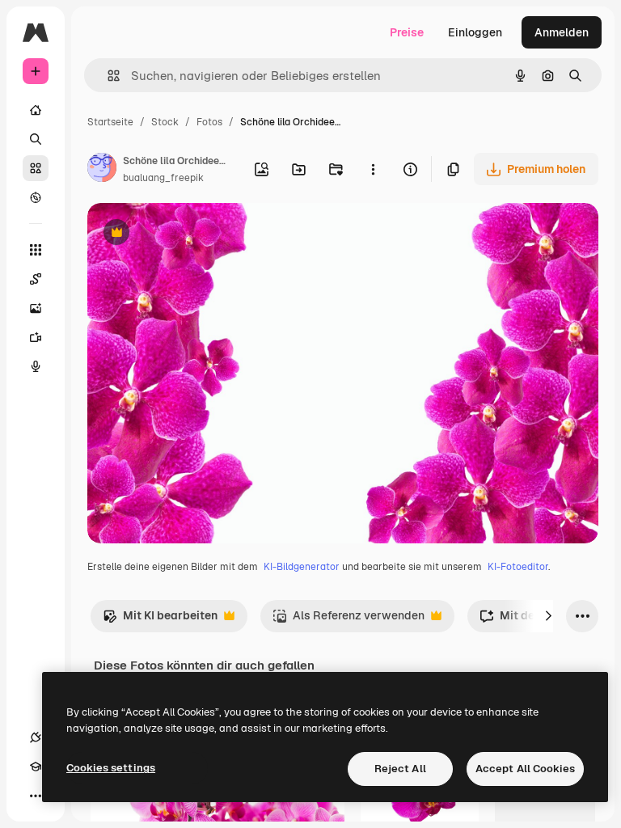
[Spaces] (36, 279)
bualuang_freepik (163, 177)
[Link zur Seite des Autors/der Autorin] (101, 170)
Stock (165, 122)
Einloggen (475, 32)
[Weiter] (548, 616)
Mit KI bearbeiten (160, 620)
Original (190, 234)
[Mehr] (36, 796)
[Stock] (36, 168)
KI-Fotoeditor (518, 566)
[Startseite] (36, 110)
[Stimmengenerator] (36, 366)
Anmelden (561, 32)
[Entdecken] (36, 197)
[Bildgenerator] (36, 308)
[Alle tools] (36, 250)
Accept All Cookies (525, 768)
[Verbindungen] (36, 737)
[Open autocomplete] (107, 76)
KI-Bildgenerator (302, 566)
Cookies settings (110, 768)
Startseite (110, 122)
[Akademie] (36, 766)
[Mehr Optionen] (373, 169)
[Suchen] (36, 139)
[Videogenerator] (36, 337)
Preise (407, 32)
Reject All (400, 768)
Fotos (209, 122)
